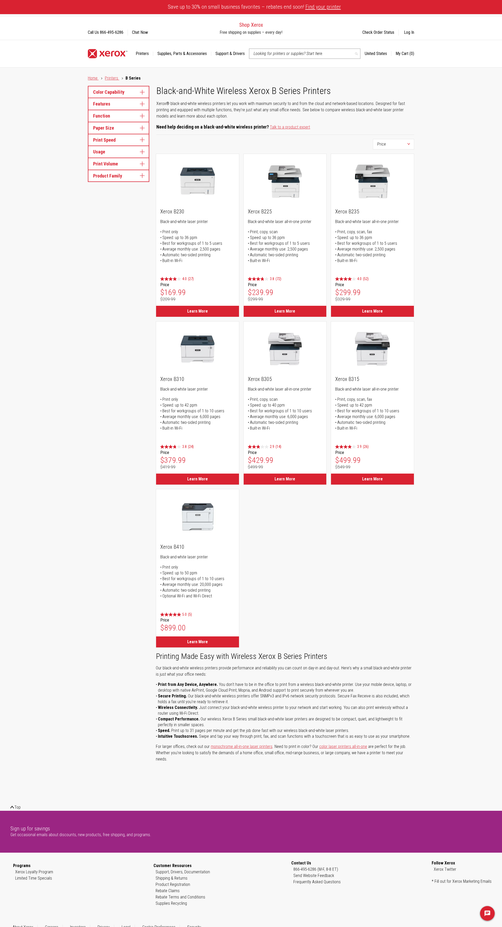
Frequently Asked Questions (317, 881)
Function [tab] (101, 116)
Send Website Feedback (313, 875)
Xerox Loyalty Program (34, 871)
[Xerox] (107, 53)
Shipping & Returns (171, 878)
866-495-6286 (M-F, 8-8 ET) (315, 869)
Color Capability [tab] (108, 92)
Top (17, 807)
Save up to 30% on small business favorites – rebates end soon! (254, 7)
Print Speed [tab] (104, 140)
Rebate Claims (168, 890)
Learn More (197, 311)
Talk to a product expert (290, 127)
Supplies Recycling (171, 903)
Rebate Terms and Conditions (180, 897)
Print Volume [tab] (105, 163)
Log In (409, 32)
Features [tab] (101, 104)
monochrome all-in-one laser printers (241, 746)
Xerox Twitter (445, 869)
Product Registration (173, 884)
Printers (112, 78)
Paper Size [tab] (103, 128)
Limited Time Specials (33, 878)
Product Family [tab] (107, 176)
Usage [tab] (99, 151)
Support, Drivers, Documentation (183, 871)
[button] (378, 54)
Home (93, 78)
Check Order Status (378, 32)
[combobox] (305, 53)
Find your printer (323, 7)
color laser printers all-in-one (343, 746)
